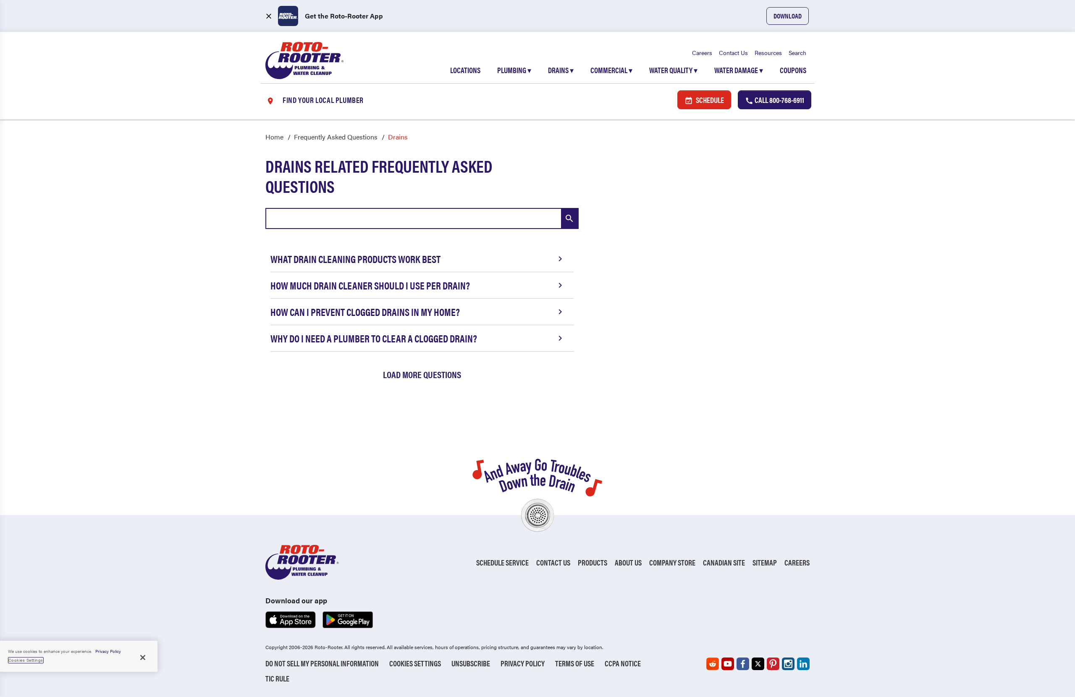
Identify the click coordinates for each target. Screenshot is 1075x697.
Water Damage (738, 70)
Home (274, 137)
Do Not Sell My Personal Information (322, 663)
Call (778, 100)
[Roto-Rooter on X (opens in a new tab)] (758, 664)
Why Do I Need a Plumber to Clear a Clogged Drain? (373, 338)
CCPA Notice (623, 663)
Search (797, 52)
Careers (702, 52)
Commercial (611, 70)
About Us (628, 562)
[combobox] (422, 218)
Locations (465, 70)
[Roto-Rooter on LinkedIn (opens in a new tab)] (803, 664)
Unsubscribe (470, 663)
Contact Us (733, 52)
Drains (561, 70)
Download (787, 16)
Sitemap (764, 562)
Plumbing (514, 70)
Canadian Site (724, 562)
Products (592, 562)
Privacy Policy (523, 663)
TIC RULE (277, 678)
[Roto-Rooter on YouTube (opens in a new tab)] (727, 664)
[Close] (143, 657)
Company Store (672, 562)
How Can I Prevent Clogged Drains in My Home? (365, 312)
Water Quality (673, 70)
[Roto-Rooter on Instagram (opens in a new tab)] (788, 664)
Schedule (709, 100)
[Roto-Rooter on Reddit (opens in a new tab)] (712, 664)
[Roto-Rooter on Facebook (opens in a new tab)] (743, 664)
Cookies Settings (415, 663)
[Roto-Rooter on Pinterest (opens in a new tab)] (773, 664)
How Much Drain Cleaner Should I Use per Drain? (370, 285)
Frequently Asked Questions (336, 137)
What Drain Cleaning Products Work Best (355, 259)
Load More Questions (422, 374)
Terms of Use (574, 663)
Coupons (793, 70)
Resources (768, 52)
